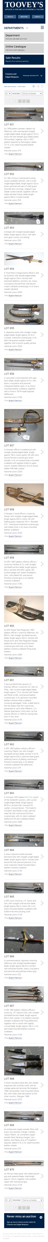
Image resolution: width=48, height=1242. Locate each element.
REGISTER (24, 17)
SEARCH (39, 16)
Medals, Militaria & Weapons (10, 86)
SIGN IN (10, 17)
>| (28, 101)
